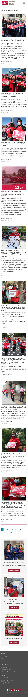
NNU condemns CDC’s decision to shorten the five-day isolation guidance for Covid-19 (12, 95)
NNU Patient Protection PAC (8, 671)
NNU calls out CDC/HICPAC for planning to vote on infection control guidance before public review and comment (13, 193)
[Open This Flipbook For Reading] (14, 625)
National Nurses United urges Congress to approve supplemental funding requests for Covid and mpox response (13, 455)
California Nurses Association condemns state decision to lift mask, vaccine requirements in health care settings (13, 308)
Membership (4, 667)
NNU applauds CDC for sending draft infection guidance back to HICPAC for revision (13, 144)
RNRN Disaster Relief (6, 669)
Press (2, 660)
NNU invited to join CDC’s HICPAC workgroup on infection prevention (12, 39)
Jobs (2, 658)
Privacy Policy (23, 692)
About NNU (4, 656)
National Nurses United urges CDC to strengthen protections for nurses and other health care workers (13, 408)
